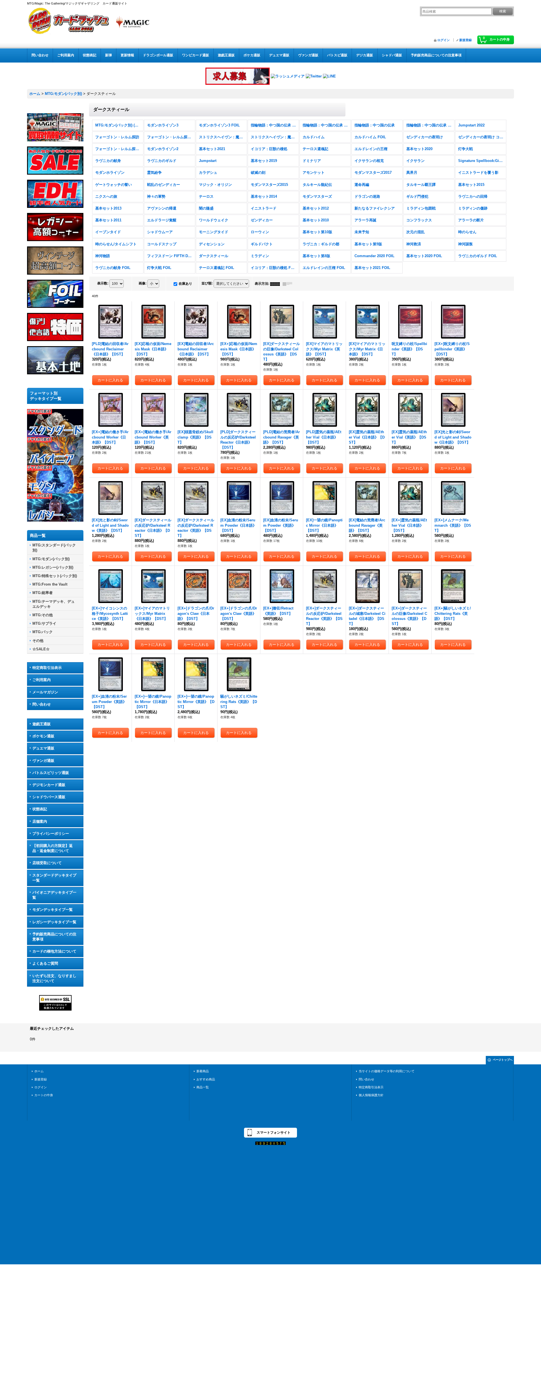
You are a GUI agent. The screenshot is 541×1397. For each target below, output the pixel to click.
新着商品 (202, 1071)
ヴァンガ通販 (43, 760)
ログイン (443, 40)
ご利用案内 (41, 680)
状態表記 (39, 809)
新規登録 (465, 40)
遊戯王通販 (41, 724)
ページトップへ (503, 1059)
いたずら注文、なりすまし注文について (54, 978)
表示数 (102, 283)
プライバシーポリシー (50, 833)
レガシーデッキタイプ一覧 (54, 922)
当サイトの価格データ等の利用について (386, 1071)
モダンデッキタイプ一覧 (52, 909)
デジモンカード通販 (48, 785)
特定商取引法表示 (47, 668)
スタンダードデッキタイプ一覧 (54, 877)
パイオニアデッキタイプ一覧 (54, 895)
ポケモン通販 (43, 736)
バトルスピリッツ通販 (50, 773)
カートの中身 (43, 1095)
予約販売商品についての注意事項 (54, 936)
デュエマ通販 (43, 748)
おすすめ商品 (205, 1079)
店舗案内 (39, 821)
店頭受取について (47, 863)
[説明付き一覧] (289, 284)
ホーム (39, 1071)
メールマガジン (45, 692)
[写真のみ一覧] (276, 284)
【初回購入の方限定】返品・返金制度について (52, 848)
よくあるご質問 (45, 963)
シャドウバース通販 (48, 797)
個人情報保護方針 (371, 1095)
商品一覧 (202, 1087)
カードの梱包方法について (54, 951)
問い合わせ (41, 704)
